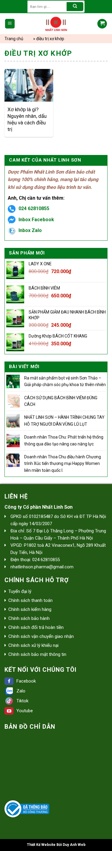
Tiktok (22, 701)
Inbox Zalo (30, 230)
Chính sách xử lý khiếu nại (33, 645)
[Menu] (10, 24)
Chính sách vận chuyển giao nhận (41, 636)
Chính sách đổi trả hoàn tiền (36, 627)
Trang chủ (13, 38)
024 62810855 (34, 208)
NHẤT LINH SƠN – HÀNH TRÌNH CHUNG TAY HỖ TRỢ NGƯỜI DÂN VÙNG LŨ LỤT (64, 420)
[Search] (75, 6)
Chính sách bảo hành (29, 618)
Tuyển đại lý (19, 591)
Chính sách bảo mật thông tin (37, 654)
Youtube (24, 710)
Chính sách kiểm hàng (29, 609)
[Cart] (102, 24)
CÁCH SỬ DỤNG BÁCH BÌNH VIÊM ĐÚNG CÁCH (60, 401)
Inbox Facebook (36, 219)
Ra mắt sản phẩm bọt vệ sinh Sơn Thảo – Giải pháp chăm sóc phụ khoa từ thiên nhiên (65, 381)
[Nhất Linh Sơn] (56, 23)
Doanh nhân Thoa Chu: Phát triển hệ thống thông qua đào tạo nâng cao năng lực (63, 440)
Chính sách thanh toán (30, 600)
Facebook (26, 681)
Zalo (20, 691)
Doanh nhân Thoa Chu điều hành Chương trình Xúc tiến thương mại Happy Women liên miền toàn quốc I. (62, 463)
